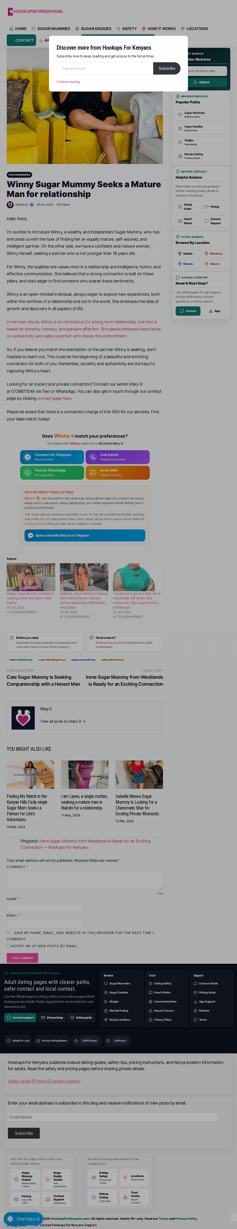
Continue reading (68, 82)
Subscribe (167, 68)
